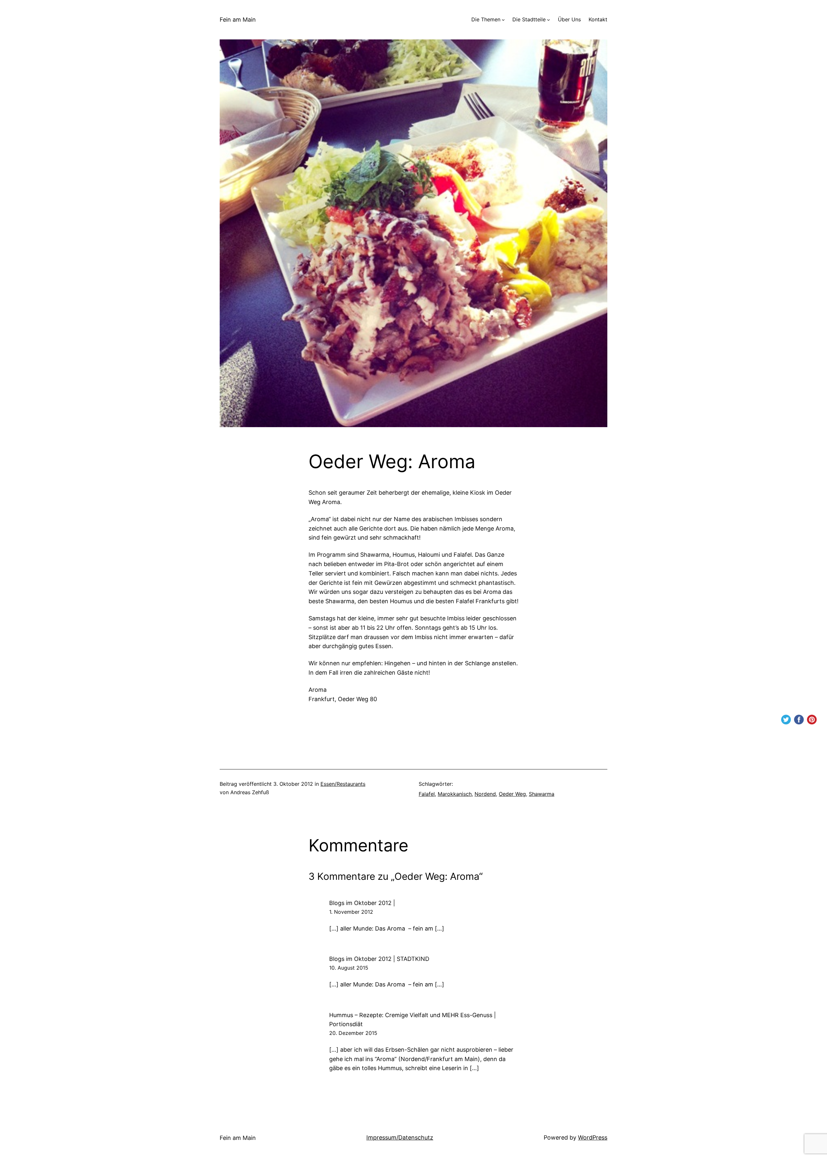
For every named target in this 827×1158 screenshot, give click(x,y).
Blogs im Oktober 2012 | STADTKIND (379, 958)
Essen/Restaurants (342, 784)
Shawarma (541, 794)
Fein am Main (238, 19)
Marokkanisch (455, 794)
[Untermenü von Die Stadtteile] (548, 19)
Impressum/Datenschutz (399, 1137)
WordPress (592, 1137)
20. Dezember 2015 (353, 1033)
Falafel (427, 794)
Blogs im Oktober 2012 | (362, 903)
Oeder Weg (512, 794)
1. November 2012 (351, 912)
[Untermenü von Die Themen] (503, 19)
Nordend (485, 794)
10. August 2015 (348, 967)
